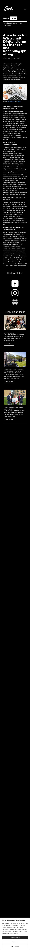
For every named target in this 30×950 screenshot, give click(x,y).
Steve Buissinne (11, 101)
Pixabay (19, 101)
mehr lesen (9, 344)
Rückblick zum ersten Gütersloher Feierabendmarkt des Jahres (14, 370)
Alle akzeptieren (15, 937)
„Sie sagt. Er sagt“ (9, 333)
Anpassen (15, 942)
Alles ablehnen (15, 946)
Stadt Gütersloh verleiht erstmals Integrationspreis (13, 408)
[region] (15, 934)
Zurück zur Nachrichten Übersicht (13, 24)
